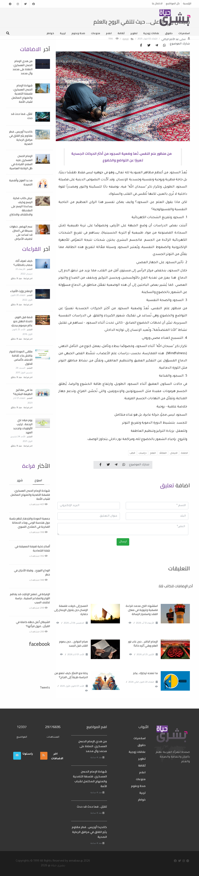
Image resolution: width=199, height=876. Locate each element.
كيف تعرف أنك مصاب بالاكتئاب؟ (22, 262)
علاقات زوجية (151, 33)
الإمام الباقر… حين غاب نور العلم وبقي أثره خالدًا (143, 643)
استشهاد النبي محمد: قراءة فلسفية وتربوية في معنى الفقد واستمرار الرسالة (142, 610)
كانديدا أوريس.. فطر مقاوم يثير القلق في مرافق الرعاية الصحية (20, 137)
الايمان (173, 452)
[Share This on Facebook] (141, 46)
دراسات (143, 452)
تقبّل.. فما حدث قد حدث (21, 115)
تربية (63, 33)
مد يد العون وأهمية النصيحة (20, 182)
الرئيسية (187, 3)
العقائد (163, 452)
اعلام (109, 33)
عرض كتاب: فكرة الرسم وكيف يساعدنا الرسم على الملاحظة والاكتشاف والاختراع (21, 206)
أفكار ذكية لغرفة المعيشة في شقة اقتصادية (32, 548)
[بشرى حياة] (175, 17)
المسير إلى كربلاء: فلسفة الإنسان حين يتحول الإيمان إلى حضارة (71, 610)
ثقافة (121, 33)
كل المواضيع (173, 3)
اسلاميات (184, 33)
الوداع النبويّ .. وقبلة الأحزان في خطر (32, 572)
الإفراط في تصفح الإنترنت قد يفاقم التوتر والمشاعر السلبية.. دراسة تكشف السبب (30, 598)
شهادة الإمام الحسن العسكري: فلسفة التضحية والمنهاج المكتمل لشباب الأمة (21, 93)
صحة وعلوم (78, 33)
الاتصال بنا (157, 3)
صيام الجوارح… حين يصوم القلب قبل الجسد (73, 643)
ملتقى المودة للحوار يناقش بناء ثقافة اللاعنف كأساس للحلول (20, 357)
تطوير (133, 33)
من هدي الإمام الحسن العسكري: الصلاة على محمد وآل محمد (22, 67)
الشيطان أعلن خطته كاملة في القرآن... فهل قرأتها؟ (33, 624)
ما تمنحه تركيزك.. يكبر (145, 673)
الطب (132, 452)
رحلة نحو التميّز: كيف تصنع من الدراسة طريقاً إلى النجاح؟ (71, 675)
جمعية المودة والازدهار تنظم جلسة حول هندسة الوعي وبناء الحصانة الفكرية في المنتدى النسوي (29, 522)
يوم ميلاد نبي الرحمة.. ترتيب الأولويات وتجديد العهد (22, 426)
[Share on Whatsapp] (164, 46)
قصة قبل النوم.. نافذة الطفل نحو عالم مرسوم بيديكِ (21, 321)
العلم (153, 452)
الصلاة (184, 452)
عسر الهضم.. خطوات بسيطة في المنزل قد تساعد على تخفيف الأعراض (21, 232)
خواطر (50, 33)
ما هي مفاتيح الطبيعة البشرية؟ (22, 391)
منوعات (95, 33)
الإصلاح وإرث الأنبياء (21, 291)
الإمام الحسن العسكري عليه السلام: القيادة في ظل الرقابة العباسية (21, 162)
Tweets (45, 687)
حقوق (169, 33)
